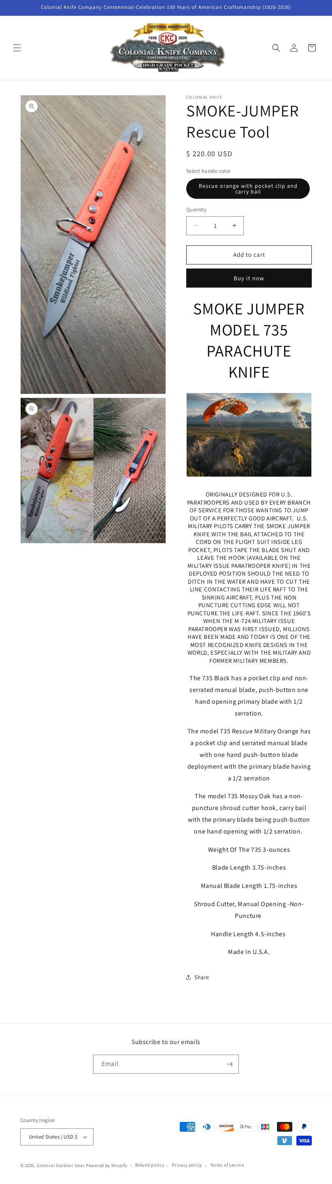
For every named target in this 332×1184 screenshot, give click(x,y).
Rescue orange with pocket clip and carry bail (248, 188)
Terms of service (227, 1165)
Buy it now (249, 278)
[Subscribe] (229, 1064)
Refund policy (149, 1165)
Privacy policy (187, 1165)
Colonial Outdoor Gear (61, 1165)
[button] (17, 48)
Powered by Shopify (107, 1165)
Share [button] (201, 977)
